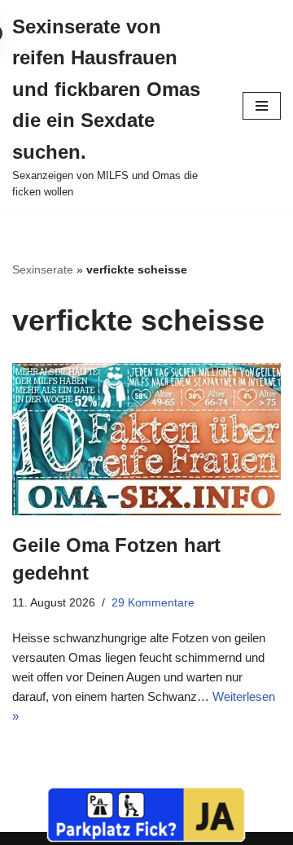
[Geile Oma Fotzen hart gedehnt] (146, 439)
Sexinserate (42, 269)
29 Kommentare (153, 603)
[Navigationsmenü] (262, 106)
